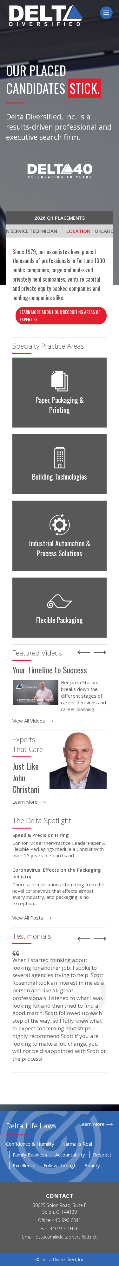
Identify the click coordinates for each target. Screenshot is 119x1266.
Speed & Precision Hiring (40, 835)
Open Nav (112, 13)
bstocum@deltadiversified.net (66, 1237)
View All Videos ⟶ (32, 720)
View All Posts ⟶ (31, 917)
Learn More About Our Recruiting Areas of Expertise (60, 315)
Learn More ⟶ (29, 802)
